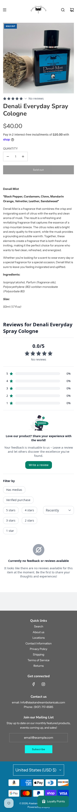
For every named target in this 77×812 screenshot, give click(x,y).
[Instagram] (43, 684)
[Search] (62, 9)
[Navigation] (4, 9)
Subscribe (38, 749)
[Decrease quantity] (7, 156)
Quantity (10, 148)
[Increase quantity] (23, 156)
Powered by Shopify (39, 807)
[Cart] (71, 9)
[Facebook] (33, 684)
